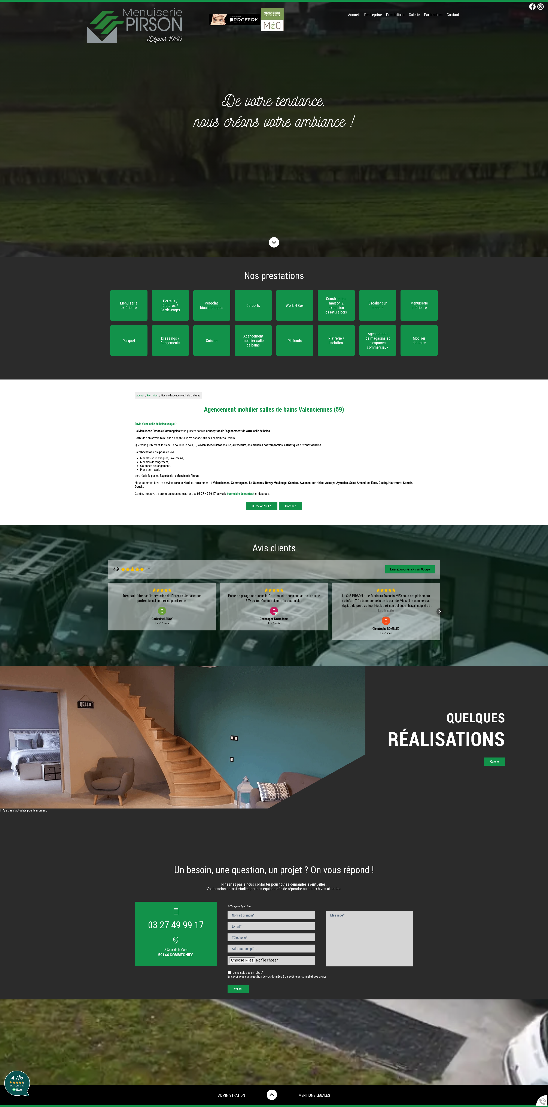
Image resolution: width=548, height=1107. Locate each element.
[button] (108, 611)
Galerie (414, 14)
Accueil (354, 14)
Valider (238, 989)
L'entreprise (373, 14)
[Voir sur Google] (162, 611)
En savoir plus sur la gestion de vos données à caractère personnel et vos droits (277, 976)
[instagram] (540, 7)
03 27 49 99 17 (261, 506)
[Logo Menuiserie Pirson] (135, 26)
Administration (231, 1095)
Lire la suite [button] (274, 611)
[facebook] (532, 7)
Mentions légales (314, 1095)
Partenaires (433, 14)
